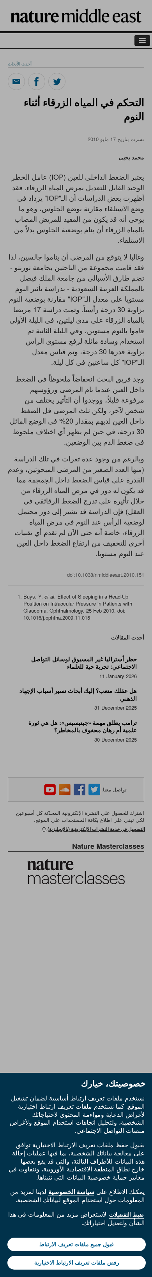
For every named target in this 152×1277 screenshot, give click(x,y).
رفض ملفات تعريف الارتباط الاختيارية (76, 1262)
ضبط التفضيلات (126, 1215)
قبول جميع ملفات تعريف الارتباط (76, 1244)
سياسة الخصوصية (71, 1192)
